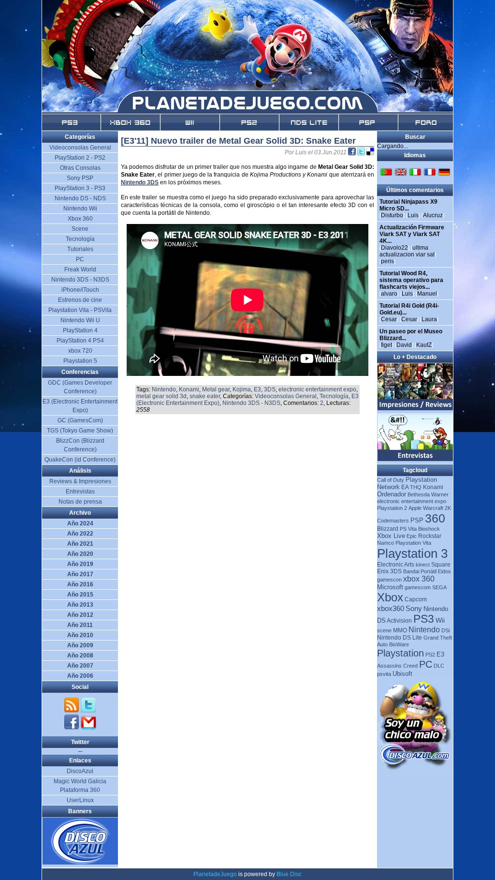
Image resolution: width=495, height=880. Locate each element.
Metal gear (216, 389)
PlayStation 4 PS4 (80, 340)
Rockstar (429, 536)
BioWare (399, 644)
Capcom (416, 599)
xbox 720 (80, 350)
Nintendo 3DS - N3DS (251, 403)
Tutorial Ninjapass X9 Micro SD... (408, 205)
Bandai (411, 571)
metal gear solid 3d (161, 396)
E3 (257, 389)
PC (425, 664)
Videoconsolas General (286, 396)
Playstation (400, 653)
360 (435, 518)
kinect (423, 564)
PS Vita (408, 529)
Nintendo (164, 389)
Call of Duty (390, 480)
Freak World (80, 269)
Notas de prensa (80, 501)
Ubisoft (402, 673)
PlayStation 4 (80, 330)
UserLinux (80, 800)
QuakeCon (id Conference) (80, 459)
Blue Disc (289, 874)
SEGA (439, 587)
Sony (414, 608)
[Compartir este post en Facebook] (352, 152)
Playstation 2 (392, 508)
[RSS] (72, 711)
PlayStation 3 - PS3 (80, 188)
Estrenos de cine (80, 300)
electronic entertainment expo (317, 389)
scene (384, 630)
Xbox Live (391, 535)
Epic (412, 536)
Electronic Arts (395, 564)
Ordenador (391, 494)
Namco (385, 543)
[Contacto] (88, 728)
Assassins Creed (397, 666)
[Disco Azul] (80, 862)
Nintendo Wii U (80, 320)
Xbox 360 (80, 218)
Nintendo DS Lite (399, 637)
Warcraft (433, 508)
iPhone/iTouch (80, 289)
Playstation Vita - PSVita (80, 310)
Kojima (242, 389)
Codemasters (393, 520)
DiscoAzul (80, 771)
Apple (415, 508)
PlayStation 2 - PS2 (80, 157)
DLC (439, 666)
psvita (384, 674)
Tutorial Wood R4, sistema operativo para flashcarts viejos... (411, 280)
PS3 (423, 618)
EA (404, 487)
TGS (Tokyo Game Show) (80, 430)
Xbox (390, 597)
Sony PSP (80, 178)
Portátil (429, 571)
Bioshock (429, 529)
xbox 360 (419, 579)
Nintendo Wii (80, 208)
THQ (416, 487)
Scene (80, 228)
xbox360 (390, 608)
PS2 (430, 654)
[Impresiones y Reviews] (415, 408)
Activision (399, 620)
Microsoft (390, 587)
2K (448, 508)
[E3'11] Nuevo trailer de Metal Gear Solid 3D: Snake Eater (238, 141)
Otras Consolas (80, 167)
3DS (270, 389)
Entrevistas (80, 491)
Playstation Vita (413, 543)
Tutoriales (80, 249)
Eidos (444, 571)
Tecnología (334, 396)
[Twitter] (88, 711)
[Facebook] (72, 728)
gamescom (418, 587)
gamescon (389, 579)
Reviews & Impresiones (80, 481)
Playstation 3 (412, 553)
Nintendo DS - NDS (80, 198)
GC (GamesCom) (80, 420)
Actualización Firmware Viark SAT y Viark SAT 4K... (411, 234)
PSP (416, 520)
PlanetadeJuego (215, 874)
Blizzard (387, 528)
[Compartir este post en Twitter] (361, 152)
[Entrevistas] (415, 459)
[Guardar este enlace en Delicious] (370, 152)
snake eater (204, 396)
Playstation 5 (80, 361)
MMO (400, 630)
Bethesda (419, 494)
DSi (445, 630)
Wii (440, 620)
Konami (189, 389)
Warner (440, 494)
